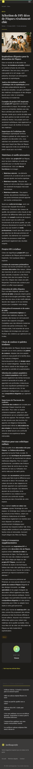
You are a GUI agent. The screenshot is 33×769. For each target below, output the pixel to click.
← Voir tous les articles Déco (11, 668)
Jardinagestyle (12, 744)
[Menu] (29, 1)
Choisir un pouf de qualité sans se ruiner (14, 702)
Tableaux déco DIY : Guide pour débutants (14, 708)
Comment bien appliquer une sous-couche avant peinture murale (15, 722)
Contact (22, 758)
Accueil (4, 6)
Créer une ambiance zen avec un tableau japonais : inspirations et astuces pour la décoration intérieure (16, 715)
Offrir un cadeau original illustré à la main (15, 696)
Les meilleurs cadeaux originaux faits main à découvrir (15, 728)
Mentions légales (13, 758)
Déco (8, 6)
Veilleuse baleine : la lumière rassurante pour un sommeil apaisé (16, 690)
